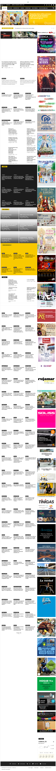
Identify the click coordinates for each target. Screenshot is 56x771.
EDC (2, 67)
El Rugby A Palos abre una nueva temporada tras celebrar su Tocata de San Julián (13, 139)
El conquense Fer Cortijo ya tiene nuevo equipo (24, 28)
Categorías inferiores (6, 120)
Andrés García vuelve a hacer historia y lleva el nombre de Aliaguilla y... (30, 110)
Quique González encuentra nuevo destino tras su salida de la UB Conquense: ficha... (7, 577)
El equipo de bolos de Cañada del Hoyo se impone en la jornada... (18, 342)
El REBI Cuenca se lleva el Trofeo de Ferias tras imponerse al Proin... (19, 123)
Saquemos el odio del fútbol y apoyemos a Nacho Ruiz (31, 288)
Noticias (10, 8)
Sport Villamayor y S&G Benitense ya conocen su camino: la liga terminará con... (19, 538)
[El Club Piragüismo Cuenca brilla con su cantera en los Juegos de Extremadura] (7, 401)
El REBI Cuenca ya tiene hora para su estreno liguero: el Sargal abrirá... (7, 589)
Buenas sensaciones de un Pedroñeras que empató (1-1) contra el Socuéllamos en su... (18, 420)
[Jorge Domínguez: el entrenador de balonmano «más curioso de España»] (7, 264)
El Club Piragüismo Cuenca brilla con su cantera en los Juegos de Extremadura (7, 408)
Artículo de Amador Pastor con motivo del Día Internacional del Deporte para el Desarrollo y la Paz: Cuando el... (31, 296)
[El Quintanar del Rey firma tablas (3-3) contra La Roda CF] (19, 558)
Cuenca (22, 8)
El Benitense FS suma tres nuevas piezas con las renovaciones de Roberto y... (7, 615)
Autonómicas (4, 522)
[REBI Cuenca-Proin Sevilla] (28, 213)
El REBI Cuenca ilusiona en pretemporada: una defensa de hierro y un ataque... (7, 110)
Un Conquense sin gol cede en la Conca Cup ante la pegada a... (29, 498)
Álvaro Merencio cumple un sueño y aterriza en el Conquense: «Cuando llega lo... (7, 602)
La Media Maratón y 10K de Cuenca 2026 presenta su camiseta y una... (19, 511)
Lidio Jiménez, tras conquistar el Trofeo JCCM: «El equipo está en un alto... (7, 499)
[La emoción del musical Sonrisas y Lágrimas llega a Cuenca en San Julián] (19, 172)
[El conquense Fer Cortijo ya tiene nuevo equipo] (7, 90)
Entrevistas (16, 8)
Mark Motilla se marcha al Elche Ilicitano (30, 122)
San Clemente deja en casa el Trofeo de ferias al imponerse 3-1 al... (30, 420)
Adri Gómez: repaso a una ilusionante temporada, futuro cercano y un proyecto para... (18, 271)
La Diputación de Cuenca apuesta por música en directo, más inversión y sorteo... (7, 178)
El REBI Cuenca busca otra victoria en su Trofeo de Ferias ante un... (19, 315)
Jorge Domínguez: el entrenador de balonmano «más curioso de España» (7, 270)
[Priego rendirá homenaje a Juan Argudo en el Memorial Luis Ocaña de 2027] (7, 323)
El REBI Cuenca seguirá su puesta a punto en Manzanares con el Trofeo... (7, 551)
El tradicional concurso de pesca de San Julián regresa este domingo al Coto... (7, 459)
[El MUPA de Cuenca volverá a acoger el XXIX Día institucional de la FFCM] (7, 532)
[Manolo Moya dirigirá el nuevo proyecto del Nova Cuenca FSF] (19, 427)
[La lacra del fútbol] (23, 281)
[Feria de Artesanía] (9, 213)
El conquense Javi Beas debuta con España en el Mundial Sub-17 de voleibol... (30, 382)
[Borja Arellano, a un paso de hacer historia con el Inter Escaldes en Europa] (7, 310)
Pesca (3, 456)
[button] (53, 8)
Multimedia (35, 8)
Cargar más (18, 632)
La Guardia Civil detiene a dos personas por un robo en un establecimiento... (19, 191)
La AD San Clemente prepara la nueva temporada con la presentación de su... (29, 356)
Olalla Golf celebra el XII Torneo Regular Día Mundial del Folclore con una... (7, 356)
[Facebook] (44, 5)
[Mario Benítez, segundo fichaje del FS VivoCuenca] (19, 480)
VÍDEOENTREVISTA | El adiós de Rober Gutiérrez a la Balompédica (7, 256)
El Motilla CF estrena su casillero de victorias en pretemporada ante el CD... (7, 473)
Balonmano (4, 267)
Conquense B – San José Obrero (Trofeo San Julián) (27, 238)
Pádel (27, 253)
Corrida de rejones (7, 238)
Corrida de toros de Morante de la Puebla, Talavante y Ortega (27, 225)
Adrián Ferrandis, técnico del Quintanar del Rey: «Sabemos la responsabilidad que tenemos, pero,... (19, 460)
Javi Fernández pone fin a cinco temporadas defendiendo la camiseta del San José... (30, 486)
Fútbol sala (28, 313)
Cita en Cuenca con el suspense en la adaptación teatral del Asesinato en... (18, 551)
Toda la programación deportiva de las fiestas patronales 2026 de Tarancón (18, 96)
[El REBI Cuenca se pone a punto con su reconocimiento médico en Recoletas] (19, 609)
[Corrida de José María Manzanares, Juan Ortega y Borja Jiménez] (30, 185)
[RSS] (49, 5)
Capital (27, 174)
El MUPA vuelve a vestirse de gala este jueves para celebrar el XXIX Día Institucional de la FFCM (31, 131)
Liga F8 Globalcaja (43, 8)
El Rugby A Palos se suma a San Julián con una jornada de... (7, 420)
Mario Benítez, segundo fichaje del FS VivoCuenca (19, 485)
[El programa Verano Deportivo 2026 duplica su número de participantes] (30, 506)
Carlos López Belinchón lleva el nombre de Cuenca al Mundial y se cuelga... (30, 564)
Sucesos (15, 187)
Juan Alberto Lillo (5, 216)
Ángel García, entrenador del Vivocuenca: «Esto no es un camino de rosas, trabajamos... (7, 433)
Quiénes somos (48, 767)
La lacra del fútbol (30, 279)
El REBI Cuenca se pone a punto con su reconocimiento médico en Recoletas (19, 615)
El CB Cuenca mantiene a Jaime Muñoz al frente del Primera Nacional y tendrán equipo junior (12, 131)
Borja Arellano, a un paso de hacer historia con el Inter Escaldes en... (7, 315)
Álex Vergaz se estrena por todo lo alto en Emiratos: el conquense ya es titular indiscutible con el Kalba (13, 159)
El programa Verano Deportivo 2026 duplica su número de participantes (30, 512)
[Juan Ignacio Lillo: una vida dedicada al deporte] (30, 264)
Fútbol (3, 93)
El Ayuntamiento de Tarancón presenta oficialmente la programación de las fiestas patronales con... (19, 329)
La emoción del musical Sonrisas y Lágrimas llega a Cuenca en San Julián (19, 177)
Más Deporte (16, 93)
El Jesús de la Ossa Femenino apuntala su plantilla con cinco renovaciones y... (29, 408)
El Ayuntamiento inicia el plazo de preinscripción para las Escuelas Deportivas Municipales (13, 150)
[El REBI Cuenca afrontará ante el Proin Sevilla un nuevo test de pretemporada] (7, 376)
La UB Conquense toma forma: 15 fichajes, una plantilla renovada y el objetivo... (30, 433)
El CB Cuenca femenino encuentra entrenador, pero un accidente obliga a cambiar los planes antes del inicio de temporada (31, 141)
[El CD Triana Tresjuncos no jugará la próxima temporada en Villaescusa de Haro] (7, 519)
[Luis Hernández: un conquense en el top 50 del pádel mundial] (30, 250)
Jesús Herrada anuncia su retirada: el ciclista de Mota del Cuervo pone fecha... (30, 589)
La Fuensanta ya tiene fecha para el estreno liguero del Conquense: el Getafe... (7, 369)
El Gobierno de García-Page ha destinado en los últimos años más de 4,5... (19, 473)
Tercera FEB (28, 522)
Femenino (4, 340)
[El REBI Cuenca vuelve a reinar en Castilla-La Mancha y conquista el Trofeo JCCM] (19, 493)
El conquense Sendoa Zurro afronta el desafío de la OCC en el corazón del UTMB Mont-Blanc (9, 64)
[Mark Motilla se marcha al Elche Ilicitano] (30, 117)
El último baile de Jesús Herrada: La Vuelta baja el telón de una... (7, 486)
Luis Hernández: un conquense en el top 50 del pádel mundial (30, 256)
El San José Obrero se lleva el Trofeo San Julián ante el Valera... (19, 110)
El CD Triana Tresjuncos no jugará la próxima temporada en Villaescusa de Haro (7, 525)
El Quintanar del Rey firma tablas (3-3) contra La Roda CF (19, 563)
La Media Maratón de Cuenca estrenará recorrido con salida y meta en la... (6, 446)
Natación (15, 378)
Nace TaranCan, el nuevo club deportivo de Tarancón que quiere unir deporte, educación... (30, 369)
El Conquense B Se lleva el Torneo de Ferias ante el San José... (30, 459)
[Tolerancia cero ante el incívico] (5, 289)
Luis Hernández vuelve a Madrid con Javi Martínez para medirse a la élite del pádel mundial (31, 158)
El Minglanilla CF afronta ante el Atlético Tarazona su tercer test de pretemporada (18, 628)
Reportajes (28, 8)
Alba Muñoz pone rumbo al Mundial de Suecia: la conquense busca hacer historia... (30, 395)
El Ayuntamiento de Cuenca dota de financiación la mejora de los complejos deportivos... (30, 97)
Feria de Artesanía (6, 215)
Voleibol (27, 378)
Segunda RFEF (28, 120)
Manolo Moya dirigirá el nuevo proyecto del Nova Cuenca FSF (19, 433)
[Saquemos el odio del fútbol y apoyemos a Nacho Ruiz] (23, 289)
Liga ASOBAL (4, 107)
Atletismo (4, 78)
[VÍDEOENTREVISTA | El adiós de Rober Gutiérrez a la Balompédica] (7, 250)
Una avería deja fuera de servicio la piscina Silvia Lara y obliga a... (19, 381)
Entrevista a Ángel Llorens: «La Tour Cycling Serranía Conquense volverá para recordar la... (19, 257)
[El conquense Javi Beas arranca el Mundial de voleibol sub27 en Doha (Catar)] (7, 622)
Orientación (28, 391)
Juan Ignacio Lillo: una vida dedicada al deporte (30, 269)
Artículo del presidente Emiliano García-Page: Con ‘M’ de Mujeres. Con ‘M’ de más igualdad (13, 282)
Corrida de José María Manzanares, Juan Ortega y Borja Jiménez (30, 190)
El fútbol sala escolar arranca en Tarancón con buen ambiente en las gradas (30, 316)
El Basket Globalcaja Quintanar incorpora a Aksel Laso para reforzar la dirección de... (30, 525)
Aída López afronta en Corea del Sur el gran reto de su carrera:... (30, 550)
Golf (3, 352)
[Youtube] (53, 5)
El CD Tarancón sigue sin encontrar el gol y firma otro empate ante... (19, 576)
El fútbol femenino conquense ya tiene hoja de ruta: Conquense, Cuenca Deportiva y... (30, 615)
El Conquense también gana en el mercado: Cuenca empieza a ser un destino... (30, 602)
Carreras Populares (17, 586)
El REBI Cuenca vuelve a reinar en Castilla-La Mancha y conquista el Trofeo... (18, 499)
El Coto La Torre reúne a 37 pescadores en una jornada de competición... (19, 394)
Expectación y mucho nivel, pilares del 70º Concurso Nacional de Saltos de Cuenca (31, 149)
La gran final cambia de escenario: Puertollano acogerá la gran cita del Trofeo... (30, 577)
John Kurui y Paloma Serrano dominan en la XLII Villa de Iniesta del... (18, 589)
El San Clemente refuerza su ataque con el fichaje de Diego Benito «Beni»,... (30, 537)
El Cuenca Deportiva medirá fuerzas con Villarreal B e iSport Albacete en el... (6, 343)
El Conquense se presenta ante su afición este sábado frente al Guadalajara (19, 369)
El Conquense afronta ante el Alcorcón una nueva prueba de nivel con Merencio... (6, 564)
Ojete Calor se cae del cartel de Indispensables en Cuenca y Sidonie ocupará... (7, 204)
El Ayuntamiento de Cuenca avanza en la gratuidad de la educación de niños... (29, 178)
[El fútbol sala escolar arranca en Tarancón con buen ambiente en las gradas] (30, 310)
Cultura (3, 174)
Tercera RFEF (28, 352)
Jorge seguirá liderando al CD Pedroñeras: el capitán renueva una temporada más (30, 628)
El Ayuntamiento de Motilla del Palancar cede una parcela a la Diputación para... (30, 343)
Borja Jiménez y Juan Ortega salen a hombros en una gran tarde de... (19, 203)
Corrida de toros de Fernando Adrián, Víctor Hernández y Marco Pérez (9, 225)
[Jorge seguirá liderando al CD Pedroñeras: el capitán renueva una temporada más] (30, 622)
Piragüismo (4, 404)
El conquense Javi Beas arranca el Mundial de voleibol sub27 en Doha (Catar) (6, 628)
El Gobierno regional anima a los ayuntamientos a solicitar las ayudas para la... (30, 204)
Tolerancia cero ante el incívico (12, 288)
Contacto (42, 767)
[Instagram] (47, 5)
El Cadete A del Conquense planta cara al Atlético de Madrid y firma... (7, 123)
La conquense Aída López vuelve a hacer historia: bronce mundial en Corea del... (7, 395)
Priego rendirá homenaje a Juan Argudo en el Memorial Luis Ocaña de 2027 (7, 329)
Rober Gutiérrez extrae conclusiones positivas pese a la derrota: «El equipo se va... (30, 473)
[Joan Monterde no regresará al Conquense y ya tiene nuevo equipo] (19, 401)
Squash (3, 509)
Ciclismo (15, 253)
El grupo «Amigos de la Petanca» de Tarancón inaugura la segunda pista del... (18, 446)
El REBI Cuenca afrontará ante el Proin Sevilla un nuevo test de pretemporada (7, 382)
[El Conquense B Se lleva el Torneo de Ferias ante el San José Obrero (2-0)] (30, 453)
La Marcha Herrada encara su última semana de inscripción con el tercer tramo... (19, 356)
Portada (4, 8)
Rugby (3, 417)
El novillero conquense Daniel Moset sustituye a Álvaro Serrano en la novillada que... (7, 191)
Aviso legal (31, 767)
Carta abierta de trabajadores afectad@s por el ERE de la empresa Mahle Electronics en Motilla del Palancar (12, 296)
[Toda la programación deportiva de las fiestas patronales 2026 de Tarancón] (19, 90)
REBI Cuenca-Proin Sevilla (26, 215)
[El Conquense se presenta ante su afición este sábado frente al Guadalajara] (19, 363)
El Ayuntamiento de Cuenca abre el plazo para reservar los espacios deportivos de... (30, 329)
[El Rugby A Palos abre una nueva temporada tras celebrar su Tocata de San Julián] (5, 139)
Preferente (28, 483)
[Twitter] (51, 5)
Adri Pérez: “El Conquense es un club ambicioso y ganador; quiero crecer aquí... (19, 602)
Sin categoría (16, 326)
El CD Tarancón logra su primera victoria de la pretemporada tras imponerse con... (30, 446)
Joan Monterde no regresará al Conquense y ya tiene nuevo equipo (19, 407)
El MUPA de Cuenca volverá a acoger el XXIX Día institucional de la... (7, 537)
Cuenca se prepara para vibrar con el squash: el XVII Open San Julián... (7, 511)
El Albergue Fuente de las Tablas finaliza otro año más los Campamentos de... (19, 525)
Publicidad (36, 767)
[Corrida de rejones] (9, 237)
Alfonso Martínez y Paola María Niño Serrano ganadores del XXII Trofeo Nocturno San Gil (27, 64)
